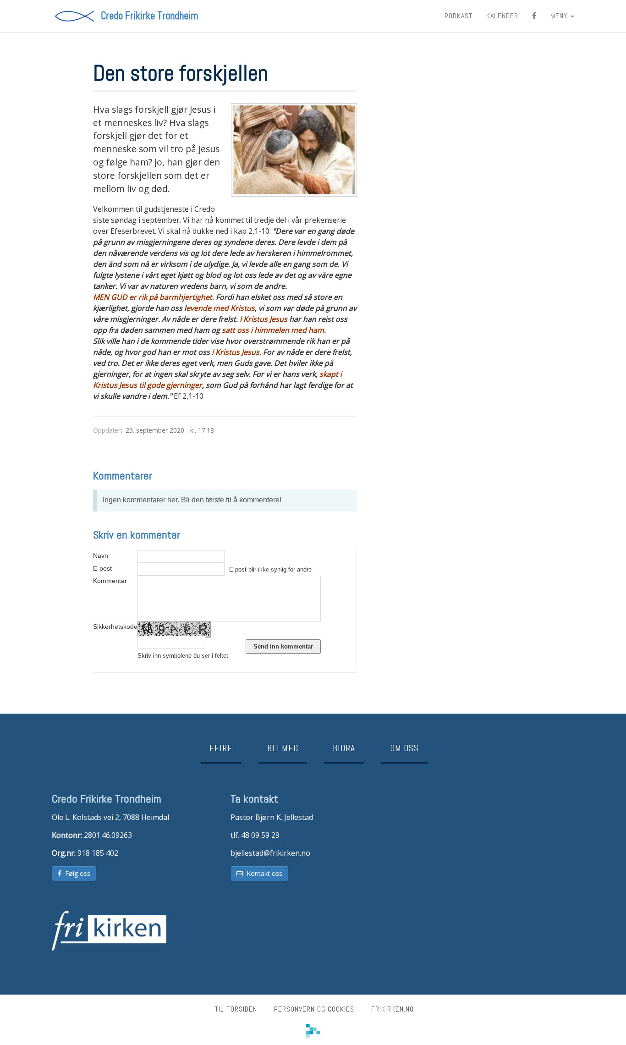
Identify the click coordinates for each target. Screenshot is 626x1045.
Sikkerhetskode (115, 626)
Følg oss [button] (75, 873)
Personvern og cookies (314, 1009)
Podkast (458, 16)
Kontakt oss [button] (262, 873)
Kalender (502, 16)
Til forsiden (236, 1009)
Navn (100, 555)
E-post (102, 568)
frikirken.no (392, 1009)
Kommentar (110, 580)
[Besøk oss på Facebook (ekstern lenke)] (534, 16)
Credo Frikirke (149, 16)
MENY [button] (560, 16)
